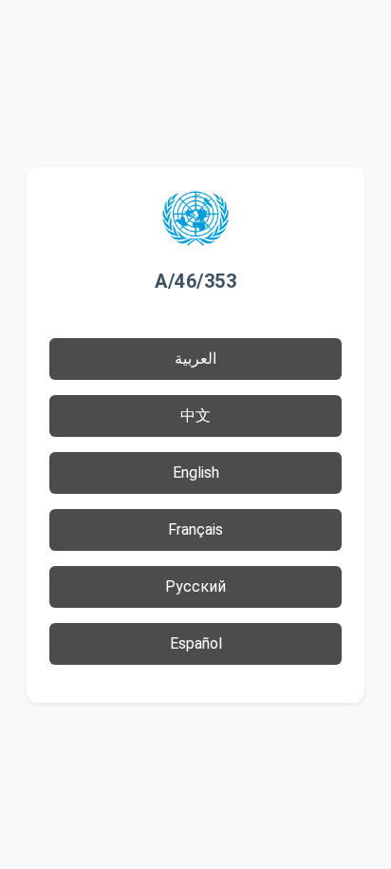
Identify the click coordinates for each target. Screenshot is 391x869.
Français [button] (195, 529)
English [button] (196, 472)
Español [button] (196, 643)
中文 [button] (195, 415)
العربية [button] (195, 358)
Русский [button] (195, 586)
